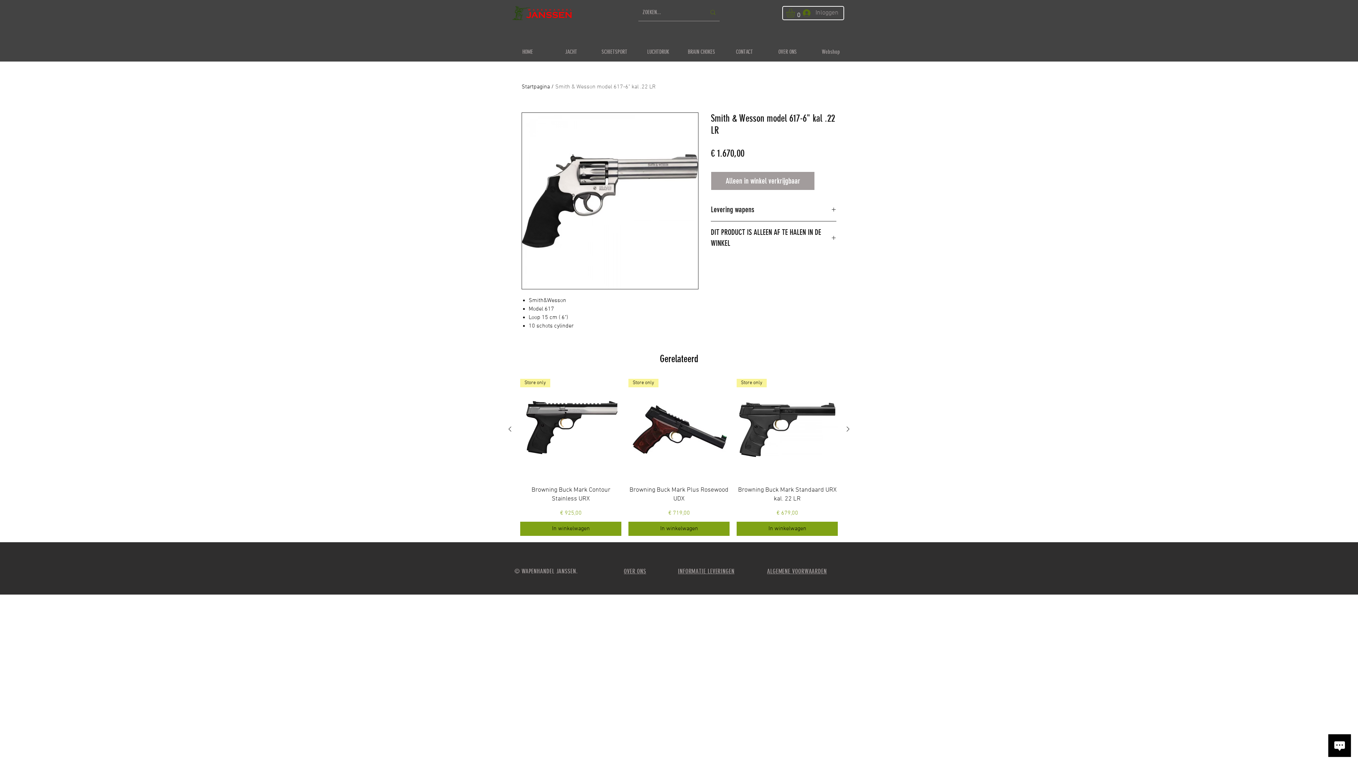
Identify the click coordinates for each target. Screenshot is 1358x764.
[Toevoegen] (827, 181)
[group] (679, 457)
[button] (795, 12)
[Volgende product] (848, 429)
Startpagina (536, 87)
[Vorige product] (510, 429)
